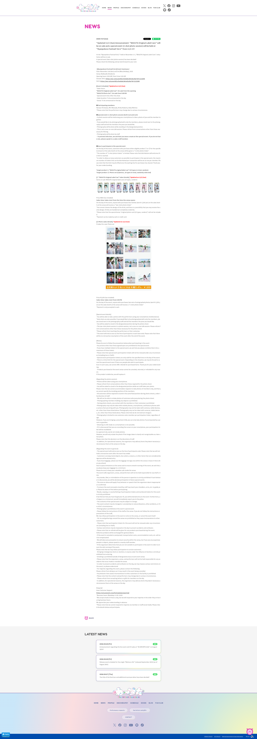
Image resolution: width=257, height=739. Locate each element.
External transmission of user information (232, 736)
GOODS (143, 8)
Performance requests (117, 710)
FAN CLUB (156, 8)
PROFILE (116, 8)
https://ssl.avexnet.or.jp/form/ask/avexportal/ (112, 593)
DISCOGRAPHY (126, 8)
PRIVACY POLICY (208, 736)
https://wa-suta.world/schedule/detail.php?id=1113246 (120, 81)
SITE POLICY (217, 736)
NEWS (110, 8)
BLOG (150, 8)
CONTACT (128, 717)
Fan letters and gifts (139, 710)
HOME (104, 8)
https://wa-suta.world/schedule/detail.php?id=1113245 (125, 79)
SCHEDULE (136, 8)
